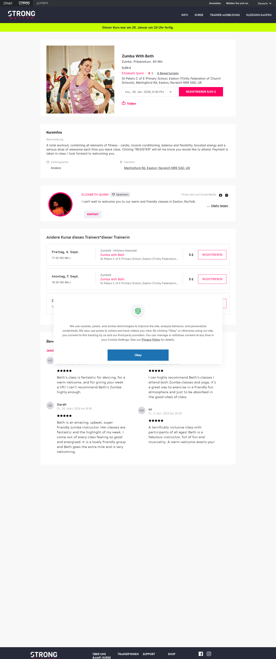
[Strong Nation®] (21, 15)
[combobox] (149, 91)
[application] (138, 329)
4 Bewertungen (168, 73)
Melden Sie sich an (237, 3)
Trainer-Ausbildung (225, 15)
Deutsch (263, 3)
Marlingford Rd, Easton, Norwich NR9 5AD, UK (157, 168)
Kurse (199, 15)
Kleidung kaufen (258, 15)
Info (184, 15)
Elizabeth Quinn (133, 73)
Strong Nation (24, 3)
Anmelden (215, 3)
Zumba (8, 3)
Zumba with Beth (112, 254)
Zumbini (42, 3)
